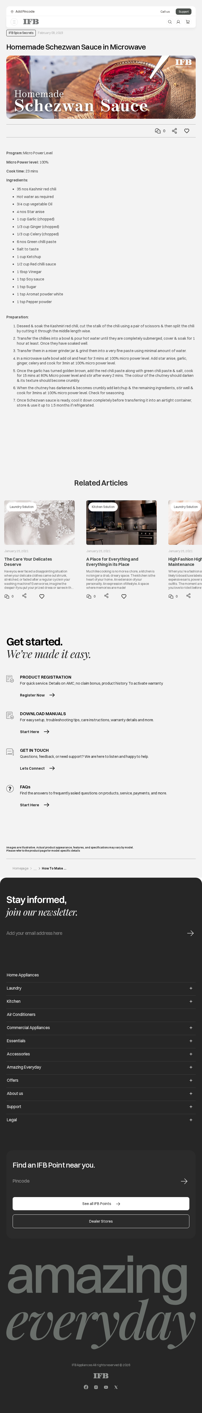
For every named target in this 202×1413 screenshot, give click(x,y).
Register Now (32, 695)
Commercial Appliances (28, 1027)
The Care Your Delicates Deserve (28, 561)
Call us (165, 11)
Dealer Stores (101, 1221)
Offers (12, 1080)
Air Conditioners (21, 1014)
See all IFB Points (96, 1203)
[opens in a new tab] (86, 1387)
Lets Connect (32, 768)
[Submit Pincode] (184, 1181)
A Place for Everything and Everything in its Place (112, 561)
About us (15, 1093)
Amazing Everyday (24, 1067)
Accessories (18, 1053)
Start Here (29, 731)
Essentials (16, 1040)
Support (184, 11)
